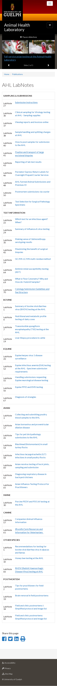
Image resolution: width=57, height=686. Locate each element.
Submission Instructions (26, 102)
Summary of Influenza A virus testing (32, 229)
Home (6, 74)
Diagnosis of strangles (25, 397)
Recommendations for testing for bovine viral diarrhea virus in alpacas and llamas (32, 549)
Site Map (13, 674)
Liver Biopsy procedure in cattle (30, 337)
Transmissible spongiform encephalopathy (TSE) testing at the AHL (32, 329)
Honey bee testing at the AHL (29, 558)
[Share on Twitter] (10, 639)
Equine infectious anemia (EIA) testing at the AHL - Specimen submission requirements (33, 368)
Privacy (11, 669)
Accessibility (14, 663)
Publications (17, 74)
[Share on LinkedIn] (16, 639)
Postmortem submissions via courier (32, 191)
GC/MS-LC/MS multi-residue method (33, 259)
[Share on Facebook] (4, 639)
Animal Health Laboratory (17, 27)
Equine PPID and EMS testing (29, 387)
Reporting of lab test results (28, 162)
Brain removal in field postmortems (31, 595)
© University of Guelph (12, 679)
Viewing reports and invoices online (31, 122)
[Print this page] (22, 639)
